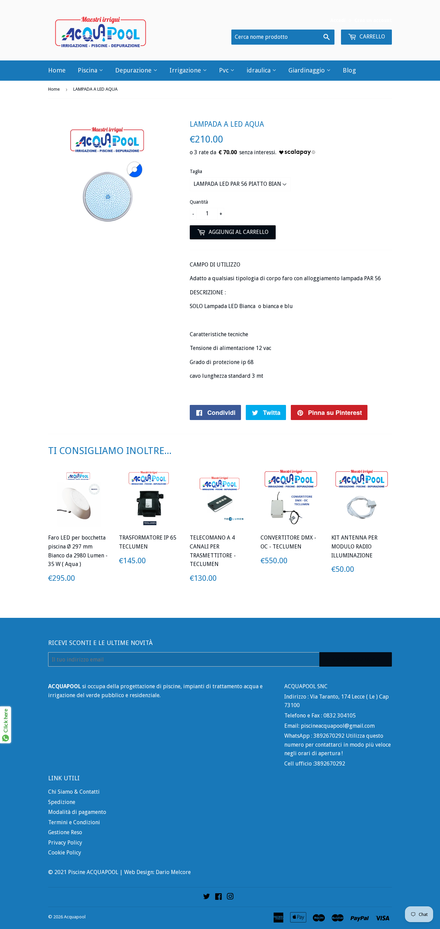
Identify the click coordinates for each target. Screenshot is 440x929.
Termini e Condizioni (74, 822)
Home (57, 70)
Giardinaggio (307, 70)
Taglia (196, 171)
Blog (349, 70)
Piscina (88, 70)
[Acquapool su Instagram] (230, 897)
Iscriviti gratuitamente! (355, 659)
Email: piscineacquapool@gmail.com (329, 726)
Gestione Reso (65, 832)
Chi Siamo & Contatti (74, 792)
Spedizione (61, 802)
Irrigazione (186, 70)
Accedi (337, 20)
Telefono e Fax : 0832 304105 (320, 715)
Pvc (224, 70)
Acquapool (75, 916)
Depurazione (134, 70)
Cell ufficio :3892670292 (314, 763)
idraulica (259, 70)
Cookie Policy (64, 852)
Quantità (199, 202)
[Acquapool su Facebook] (218, 897)
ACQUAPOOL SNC (306, 686)
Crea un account (373, 20)
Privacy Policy (65, 842)
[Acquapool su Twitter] (206, 897)
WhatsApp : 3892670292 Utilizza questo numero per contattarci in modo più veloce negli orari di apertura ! (337, 745)
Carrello (371, 36)
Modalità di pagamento (77, 812)
